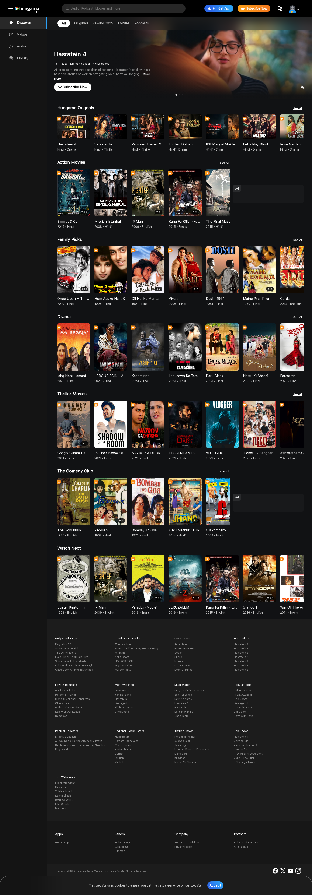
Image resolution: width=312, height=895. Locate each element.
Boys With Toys (243, 716)
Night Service (123, 665)
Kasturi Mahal (123, 749)
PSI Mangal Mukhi (244, 762)
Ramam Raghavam (126, 741)
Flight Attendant (124, 707)
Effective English (65, 736)
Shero (178, 657)
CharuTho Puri (124, 745)
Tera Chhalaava (243, 707)
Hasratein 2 (241, 644)
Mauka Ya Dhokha (66, 690)
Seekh (178, 652)
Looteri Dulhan (243, 749)
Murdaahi (61, 808)
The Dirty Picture (65, 652)
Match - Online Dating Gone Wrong (136, 648)
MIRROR (120, 652)
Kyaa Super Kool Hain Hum (71, 657)
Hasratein (121, 699)
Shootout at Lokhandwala (70, 661)
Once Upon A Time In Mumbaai (74, 669)
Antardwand (181, 644)
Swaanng (180, 745)
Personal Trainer (65, 694)
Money (178, 661)
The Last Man (123, 644)
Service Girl (241, 741)
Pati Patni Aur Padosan (69, 707)
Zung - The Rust (244, 758)
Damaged (61, 716)
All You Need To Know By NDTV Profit (78, 741)
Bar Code (240, 711)
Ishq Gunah (62, 804)
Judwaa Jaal (182, 741)
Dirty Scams (122, 690)
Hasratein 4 (241, 736)
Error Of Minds (183, 669)
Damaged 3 (241, 703)
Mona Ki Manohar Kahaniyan (72, 699)
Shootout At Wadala (67, 648)
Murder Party (123, 669)
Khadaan (179, 758)
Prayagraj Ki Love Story (189, 690)
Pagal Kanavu (182, 665)
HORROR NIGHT (125, 661)
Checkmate (62, 703)
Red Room (240, 699)
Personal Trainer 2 (245, 745)
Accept (215, 885)
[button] (300, 127)
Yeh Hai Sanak (123, 694)
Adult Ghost (122, 657)
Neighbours (122, 736)
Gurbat (119, 753)
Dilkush (119, 758)
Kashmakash (63, 795)
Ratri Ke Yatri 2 (183, 699)
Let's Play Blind (183, 711)
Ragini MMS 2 (63, 644)
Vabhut (119, 762)
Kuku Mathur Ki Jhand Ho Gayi (73, 665)
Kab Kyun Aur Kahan (67, 711)
